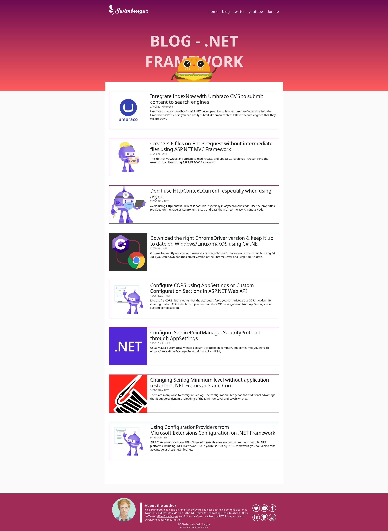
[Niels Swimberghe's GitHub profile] (264, 517)
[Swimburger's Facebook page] (272, 508)
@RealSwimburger (167, 516)
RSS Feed (203, 527)
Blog (226, 11)
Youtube (256, 11)
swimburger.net (172, 519)
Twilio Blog (214, 513)
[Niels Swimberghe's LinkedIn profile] (256, 517)
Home (213, 11)
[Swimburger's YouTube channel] (264, 508)
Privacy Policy (188, 527)
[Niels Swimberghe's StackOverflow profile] (272, 517)
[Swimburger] (130, 10)
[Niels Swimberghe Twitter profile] (256, 508)
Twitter (239, 11)
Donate (273, 11)
